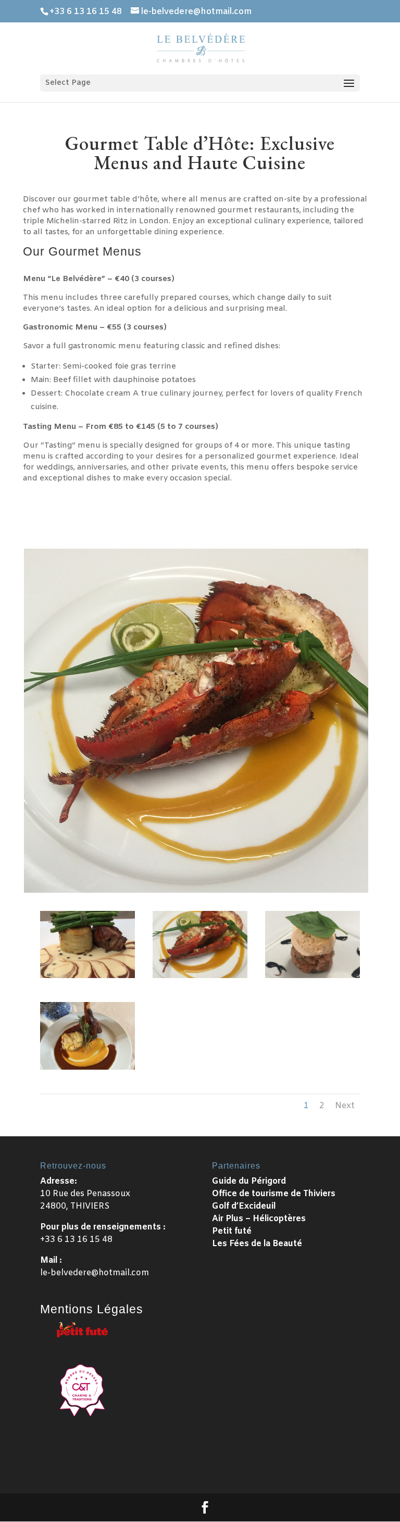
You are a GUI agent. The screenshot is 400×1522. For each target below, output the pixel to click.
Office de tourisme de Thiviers (273, 1193)
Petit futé (232, 1231)
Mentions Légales (91, 1309)
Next (345, 1105)
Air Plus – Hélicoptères (259, 1218)
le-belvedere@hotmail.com (94, 1272)
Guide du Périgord (249, 1181)
